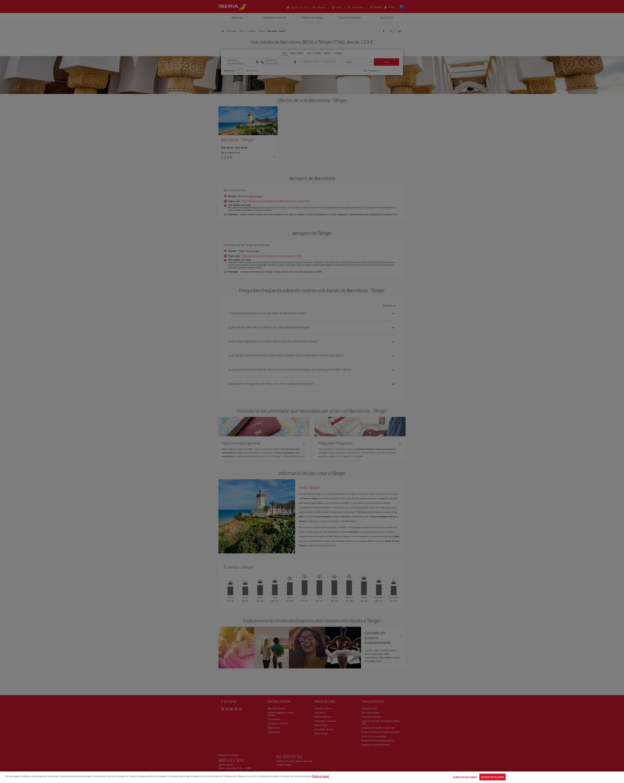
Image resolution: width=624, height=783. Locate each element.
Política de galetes (320, 776)
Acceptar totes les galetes (492, 777)
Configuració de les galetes (465, 777)
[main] (312, 777)
